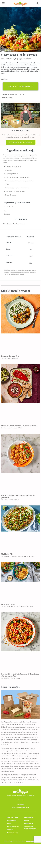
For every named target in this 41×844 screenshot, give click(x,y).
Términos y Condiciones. (31, 841)
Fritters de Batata (8, 604)
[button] (20, 86)
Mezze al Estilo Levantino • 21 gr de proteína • (19, 426)
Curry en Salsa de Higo (10, 356)
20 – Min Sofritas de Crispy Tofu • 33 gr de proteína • (17, 496)
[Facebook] (18, 799)
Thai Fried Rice (7, 554)
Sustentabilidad (28, 823)
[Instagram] (22, 799)
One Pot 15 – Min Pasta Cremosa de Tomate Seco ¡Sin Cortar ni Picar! (20, 675)
